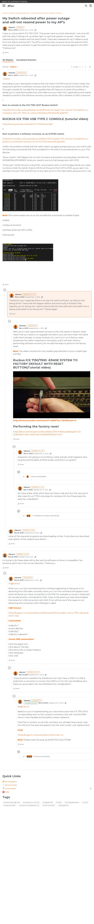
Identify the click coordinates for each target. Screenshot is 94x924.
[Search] (86, 5)
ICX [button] (58, 802)
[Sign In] (90, 5)
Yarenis (11, 73)
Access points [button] (10, 805)
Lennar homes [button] (49, 805)
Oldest (13, 67)
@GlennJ (24, 706)
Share (5, 53)
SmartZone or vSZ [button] (31, 802)
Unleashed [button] (63, 805)
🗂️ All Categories (9, 782)
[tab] (8, 60)
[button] (30, 195)
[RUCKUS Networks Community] (11, 6)
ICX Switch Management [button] (29, 805)
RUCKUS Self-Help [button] (12, 802)
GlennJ (11, 27)
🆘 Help (5, 792)
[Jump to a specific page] (90, 67)
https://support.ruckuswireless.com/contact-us (40, 735)
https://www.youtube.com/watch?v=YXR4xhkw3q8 (27, 124)
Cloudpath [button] (48, 802)
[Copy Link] (35, 30)
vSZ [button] (85, 802)
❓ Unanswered (47, 788)
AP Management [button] (72, 802)
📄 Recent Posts (9, 785)
